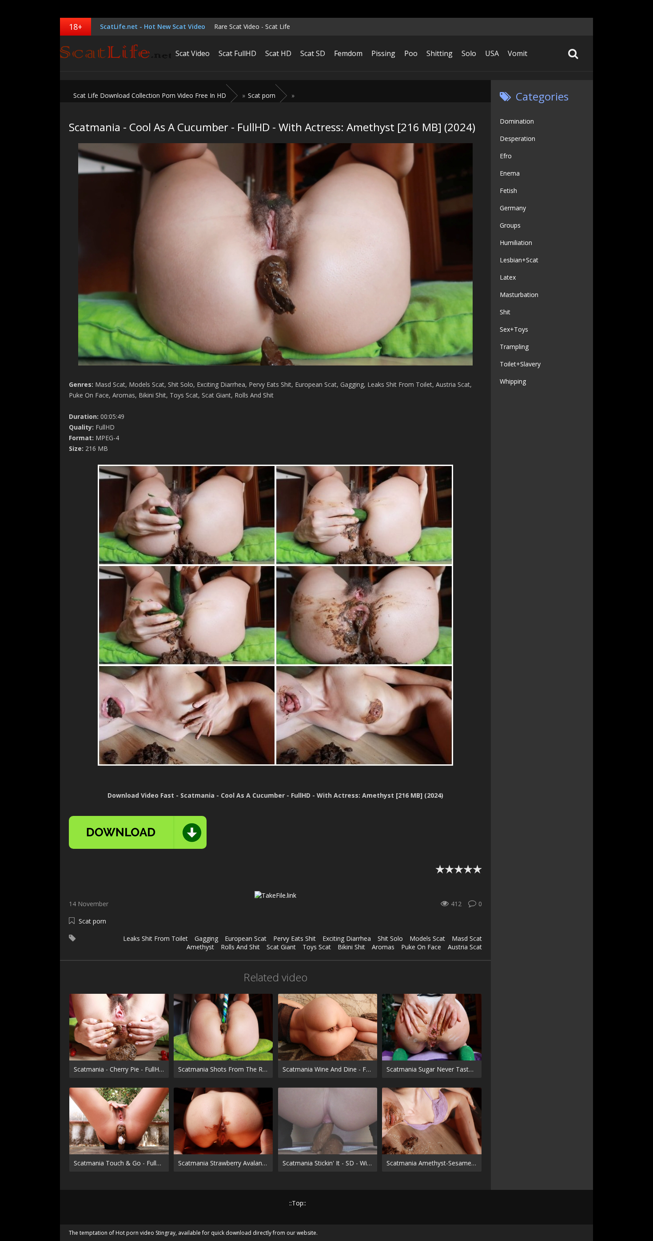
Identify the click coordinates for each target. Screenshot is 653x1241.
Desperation (517, 138)
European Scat (246, 938)
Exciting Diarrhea (347, 938)
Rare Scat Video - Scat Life (252, 26)
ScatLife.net (115, 53)
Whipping (513, 381)
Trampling (514, 346)
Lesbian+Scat (519, 260)
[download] (138, 832)
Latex (508, 277)
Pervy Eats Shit (294, 938)
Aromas (383, 947)
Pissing (383, 53)
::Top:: (297, 1203)
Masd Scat (467, 938)
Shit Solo (390, 938)
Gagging (206, 938)
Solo (469, 53)
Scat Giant (281, 947)
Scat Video (192, 53)
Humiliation (516, 242)
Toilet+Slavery (520, 364)
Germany (513, 208)
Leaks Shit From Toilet (155, 938)
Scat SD (312, 53)
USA (492, 53)
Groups (510, 225)
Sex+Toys (514, 329)
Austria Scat (465, 947)
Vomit (517, 53)
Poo (411, 53)
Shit (505, 312)
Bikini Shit (351, 947)
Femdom (348, 53)
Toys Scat (317, 947)
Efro (506, 156)
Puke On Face (421, 947)
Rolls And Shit (240, 947)
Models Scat (427, 938)
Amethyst (200, 947)
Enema (510, 173)
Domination (517, 121)
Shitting (439, 53)
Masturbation (519, 294)
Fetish (508, 190)
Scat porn (92, 921)
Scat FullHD (237, 53)
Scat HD (278, 53)
